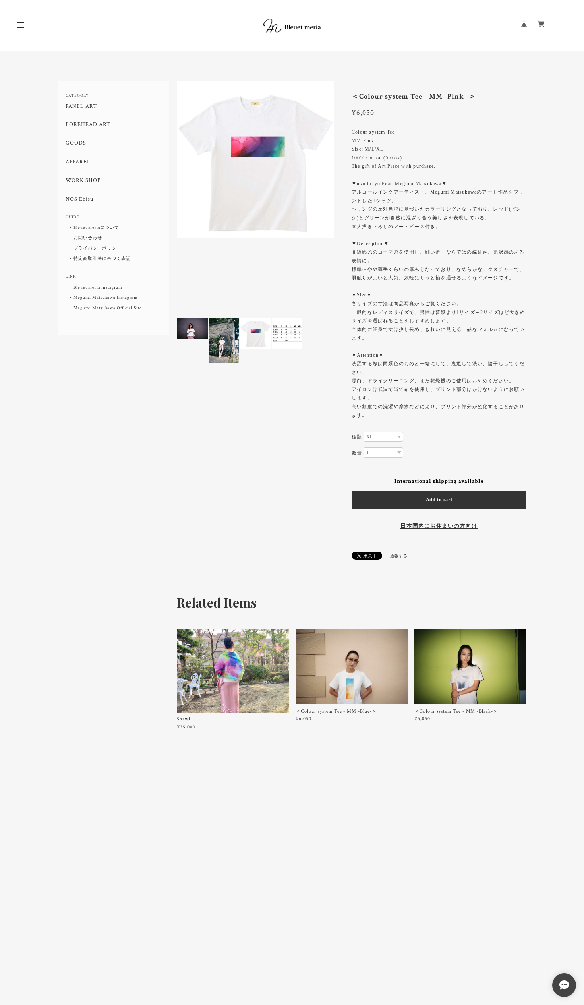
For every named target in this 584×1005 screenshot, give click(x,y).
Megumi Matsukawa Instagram (105, 297)
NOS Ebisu (79, 199)
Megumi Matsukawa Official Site (107, 308)
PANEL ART (81, 106)
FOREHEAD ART (88, 124)
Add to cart (439, 499)
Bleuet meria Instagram (97, 287)
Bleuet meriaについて (96, 227)
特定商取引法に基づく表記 (102, 258)
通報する (399, 556)
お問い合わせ (87, 238)
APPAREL (78, 162)
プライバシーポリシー (97, 248)
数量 (357, 453)
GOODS (76, 143)
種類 (357, 437)
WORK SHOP (83, 180)
